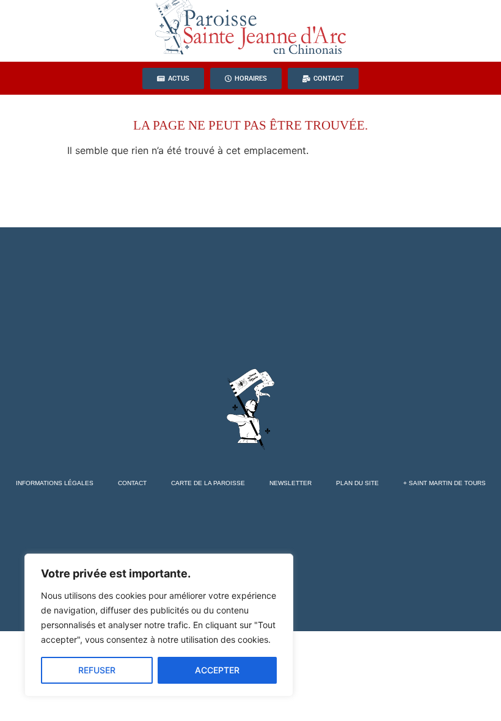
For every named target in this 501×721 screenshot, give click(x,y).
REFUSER (96, 670)
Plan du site (357, 483)
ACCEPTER (217, 670)
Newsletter (290, 483)
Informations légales (54, 483)
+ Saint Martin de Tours (444, 483)
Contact (132, 483)
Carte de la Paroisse (208, 483)
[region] (158, 625)
